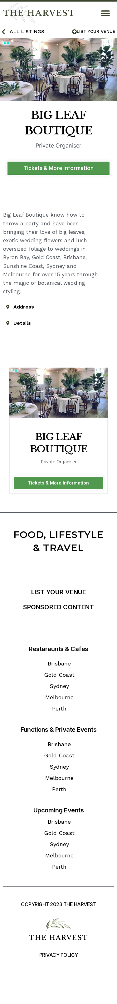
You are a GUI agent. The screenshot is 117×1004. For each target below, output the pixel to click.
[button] (105, 13)
